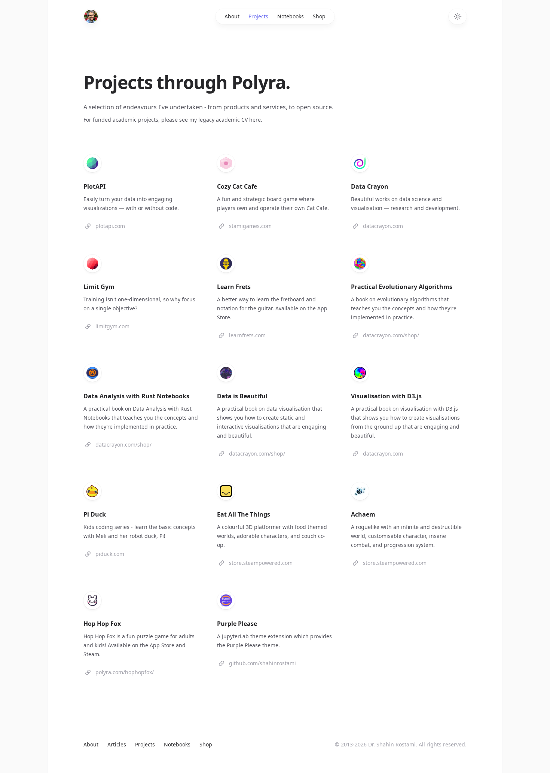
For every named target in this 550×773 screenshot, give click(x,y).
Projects (258, 16)
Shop (319, 16)
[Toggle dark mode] (458, 16)
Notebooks (290, 16)
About (231, 16)
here (255, 119)
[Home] (91, 16)
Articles (116, 744)
